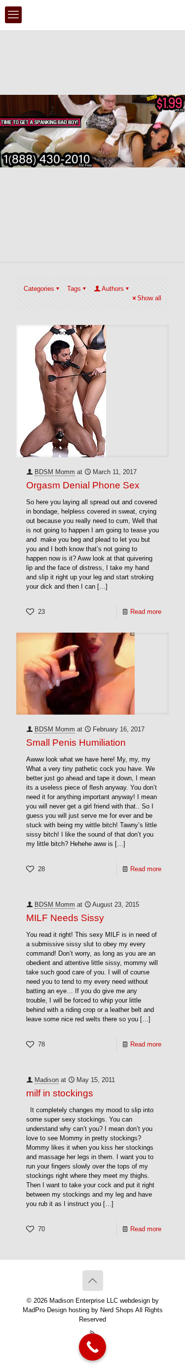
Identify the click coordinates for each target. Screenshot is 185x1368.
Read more (145, 611)
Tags (74, 288)
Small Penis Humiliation (76, 742)
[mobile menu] (13, 14)
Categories (39, 288)
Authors (113, 288)
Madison (47, 1080)
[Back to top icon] (92, 1280)
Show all (149, 298)
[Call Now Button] (92, 1347)
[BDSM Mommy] (92, 14)
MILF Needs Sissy (65, 918)
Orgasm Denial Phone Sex (83, 485)
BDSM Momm (55, 472)
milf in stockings (59, 1093)
